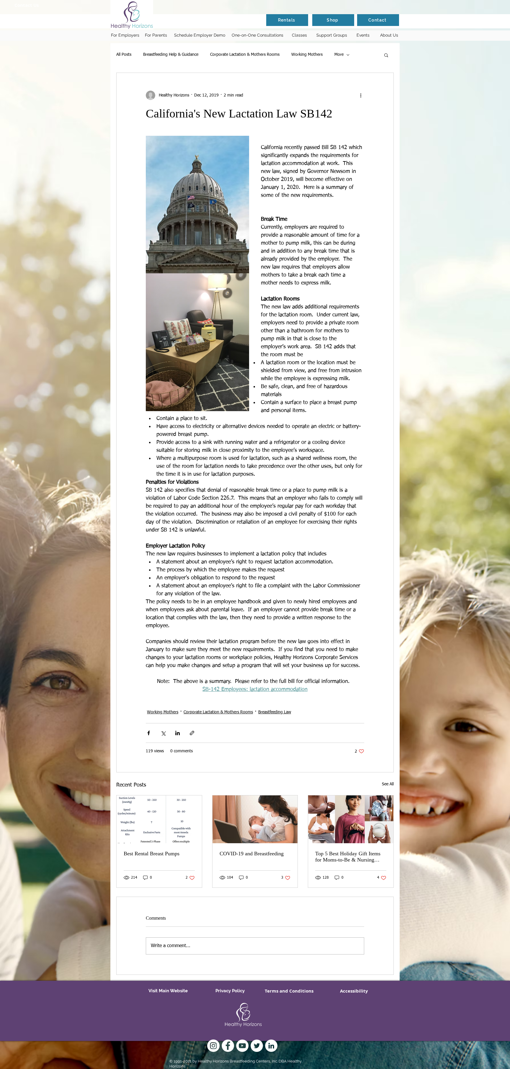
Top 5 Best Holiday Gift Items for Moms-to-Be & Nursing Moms (347, 857)
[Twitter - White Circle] (257, 1045)
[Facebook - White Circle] (228, 1045)
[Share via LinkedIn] (177, 733)
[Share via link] (192, 733)
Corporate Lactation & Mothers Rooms (244, 55)
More (339, 55)
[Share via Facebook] (148, 733)
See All (388, 784)
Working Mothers (307, 55)
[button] (386, 55)
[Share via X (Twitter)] (163, 733)
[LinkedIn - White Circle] (271, 1045)
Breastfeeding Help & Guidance (170, 55)
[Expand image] (197, 204)
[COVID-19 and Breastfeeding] (255, 819)
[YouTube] (242, 1045)
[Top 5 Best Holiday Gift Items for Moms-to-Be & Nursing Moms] (350, 819)
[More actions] (360, 95)
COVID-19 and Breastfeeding (252, 853)
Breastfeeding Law (274, 712)
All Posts (123, 55)
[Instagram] (213, 1045)
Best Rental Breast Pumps (151, 853)
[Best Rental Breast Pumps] (159, 819)
